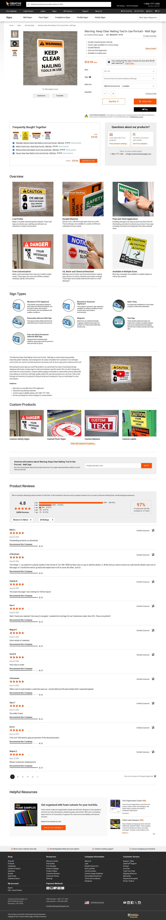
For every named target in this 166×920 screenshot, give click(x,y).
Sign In (150, 11)
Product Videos (51, 871)
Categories (12, 866)
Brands (10, 873)
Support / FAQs (128, 861)
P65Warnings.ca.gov (136, 117)
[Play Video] (14, 43)
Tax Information (90, 871)
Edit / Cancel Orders (15, 890)
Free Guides (50, 863)
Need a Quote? (151, 48)
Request (125, 833)
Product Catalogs (52, 868)
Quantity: (88, 92)
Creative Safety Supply (26, 916)
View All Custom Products (82, 443)
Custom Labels (129, 439)
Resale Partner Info (91, 866)
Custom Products (23, 404)
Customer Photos (52, 876)
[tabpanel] (130, 807)
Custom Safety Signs (19, 439)
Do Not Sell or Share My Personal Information (31, 914)
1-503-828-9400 (62, 901)
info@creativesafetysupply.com (138, 154)
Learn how (129, 63)
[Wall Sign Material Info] (90, 77)
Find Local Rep (127, 11)
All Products (67, 11)
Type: (87, 77)
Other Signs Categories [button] (147, 17)
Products (11, 863)
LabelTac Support (130, 863)
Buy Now (112, 101)
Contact (126, 866)
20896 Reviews (24, 512)
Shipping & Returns (130, 873)
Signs (54, 11)
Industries (11, 871)
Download (125, 813)
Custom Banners (92, 439)
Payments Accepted (130, 878)
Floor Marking (11, 11)
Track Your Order (129, 871)
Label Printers (28, 11)
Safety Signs (100, 18)
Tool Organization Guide (132, 801)
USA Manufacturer (97, 902)
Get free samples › (140, 144)
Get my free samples (52, 827)
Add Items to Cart (88, 161)
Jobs (86, 863)
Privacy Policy (12, 914)
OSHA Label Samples (130, 820)
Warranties (127, 876)
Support (85, 11)
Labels (43, 11)
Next (154, 833)
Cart (158, 11)
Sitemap (49, 878)
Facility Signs (82, 18)
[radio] (81, 502)
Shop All (11, 861)
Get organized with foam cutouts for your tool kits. (69, 804)
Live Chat (126, 868)
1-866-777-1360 (152, 3)
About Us (98, 11)
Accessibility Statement (93, 876)
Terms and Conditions (92, 878)
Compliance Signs (62, 18)
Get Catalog (120, 6)
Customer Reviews (53, 873)
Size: (86, 70)
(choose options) (76, 143)
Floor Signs (43, 18)
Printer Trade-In (128, 881)
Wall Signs (27, 18)
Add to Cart (146, 101)
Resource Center (52, 861)
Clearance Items (14, 878)
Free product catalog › (118, 144)
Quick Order (140, 11)
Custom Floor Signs (56, 439)
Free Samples (51, 866)
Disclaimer (88, 881)
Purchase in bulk (151, 93)
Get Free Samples (132, 6)
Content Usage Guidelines (94, 873)
